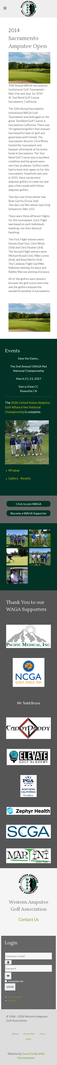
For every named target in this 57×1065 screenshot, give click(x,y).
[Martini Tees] (28, 855)
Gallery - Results (19, 478)
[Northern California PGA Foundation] (28, 786)
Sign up (11, 1000)
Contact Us (29, 919)
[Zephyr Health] (28, 811)
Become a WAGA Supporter (28, 513)
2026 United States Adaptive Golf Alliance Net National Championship (27, 407)
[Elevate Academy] (28, 757)
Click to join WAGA (28, 504)
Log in (10, 987)
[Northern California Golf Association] (28, 672)
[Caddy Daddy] (28, 728)
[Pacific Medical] (28, 636)
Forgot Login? (15, 996)
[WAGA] (28, 9)
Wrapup (13, 470)
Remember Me (15, 981)
